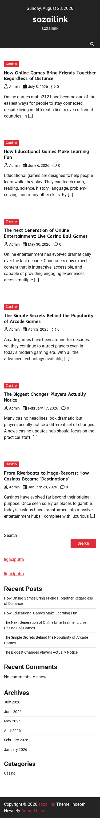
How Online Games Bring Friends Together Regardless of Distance (50, 75)
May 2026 (12, 721)
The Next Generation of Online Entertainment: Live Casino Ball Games (46, 233)
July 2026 (12, 702)
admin (14, 86)
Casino (11, 64)
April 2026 (12, 730)
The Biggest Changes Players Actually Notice (41, 652)
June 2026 (13, 712)
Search (10, 535)
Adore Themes (35, 810)
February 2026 (16, 740)
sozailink (50, 19)
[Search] (92, 44)
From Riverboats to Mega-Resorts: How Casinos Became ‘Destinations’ (46, 475)
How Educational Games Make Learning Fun (40, 613)
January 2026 (15, 749)
